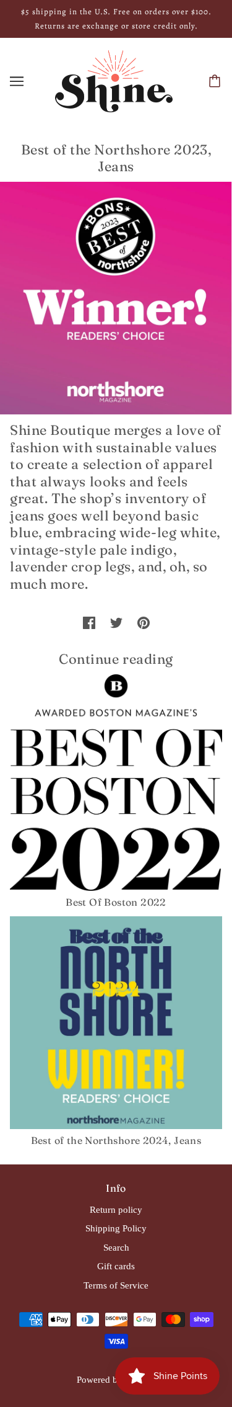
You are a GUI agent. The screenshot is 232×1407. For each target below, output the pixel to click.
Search (116, 1248)
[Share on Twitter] (116, 622)
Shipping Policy (116, 1228)
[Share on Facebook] (89, 622)
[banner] (114, 80)
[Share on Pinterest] (143, 622)
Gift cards (116, 1266)
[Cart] (216, 81)
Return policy (116, 1210)
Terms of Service (116, 1285)
